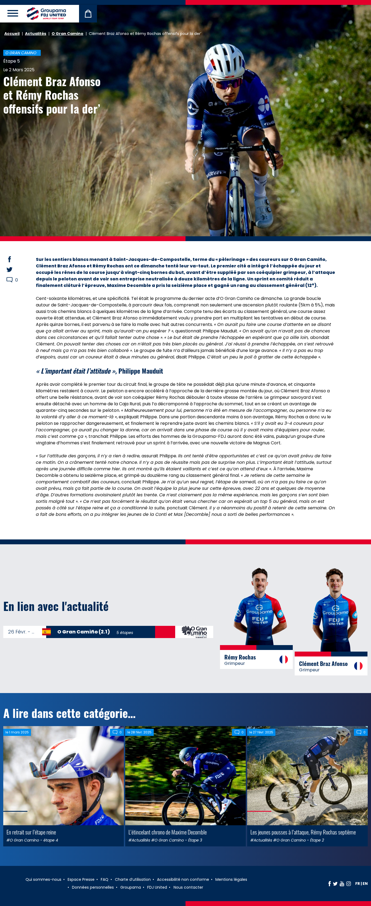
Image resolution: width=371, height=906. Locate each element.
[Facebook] (329, 883)
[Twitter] (335, 883)
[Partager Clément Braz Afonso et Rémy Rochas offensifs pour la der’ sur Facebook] (15, 259)
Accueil (12, 33)
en (365, 883)
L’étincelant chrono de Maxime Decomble (167, 832)
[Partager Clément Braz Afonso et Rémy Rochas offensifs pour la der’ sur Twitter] (15, 270)
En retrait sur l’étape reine (31, 832)
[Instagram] (348, 883)
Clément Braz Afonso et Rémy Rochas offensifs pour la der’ (51, 95)
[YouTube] (342, 883)
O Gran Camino (67, 33)
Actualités (35, 33)
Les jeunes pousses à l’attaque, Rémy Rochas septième (303, 832)
